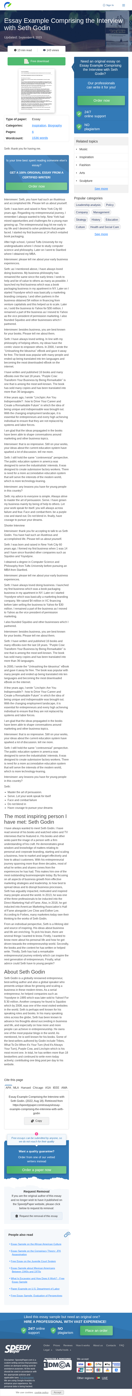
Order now (37, 186)
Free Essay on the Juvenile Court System (33, 1261)
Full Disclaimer (27, 1377)
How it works (83, 1345)
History (96, 219)
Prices (56, 1345)
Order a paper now (36, 1170)
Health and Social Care (104, 227)
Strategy (81, 219)
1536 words (40, 138)
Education (112, 219)
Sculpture (85, 181)
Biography (55, 125)
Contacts (111, 1345)
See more (101, 188)
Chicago (38, 1087)
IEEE (56, 1087)
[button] (8, 5)
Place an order (96, 1330)
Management (101, 212)
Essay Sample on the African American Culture (36, 1244)
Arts (82, 173)
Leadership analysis (88, 204)
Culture (80, 227)
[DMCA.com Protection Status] (57, 1369)
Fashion (84, 165)
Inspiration (39, 125)
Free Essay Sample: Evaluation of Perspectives (36, 1295)
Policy (110, 204)
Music (83, 149)
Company (82, 212)
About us (98, 1345)
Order (46, 1345)
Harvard (26, 1087)
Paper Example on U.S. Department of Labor (35, 1288)
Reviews (68, 1345)
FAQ (121, 1345)
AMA (64, 1087)
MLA (16, 1087)
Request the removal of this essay (38, 1216)
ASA (48, 1087)
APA (8, 1087)
